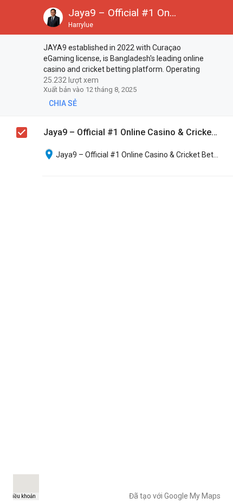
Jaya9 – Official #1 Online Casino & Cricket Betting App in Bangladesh (130, 132)
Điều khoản (22, 496)
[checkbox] (219, 48)
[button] (17, 17)
